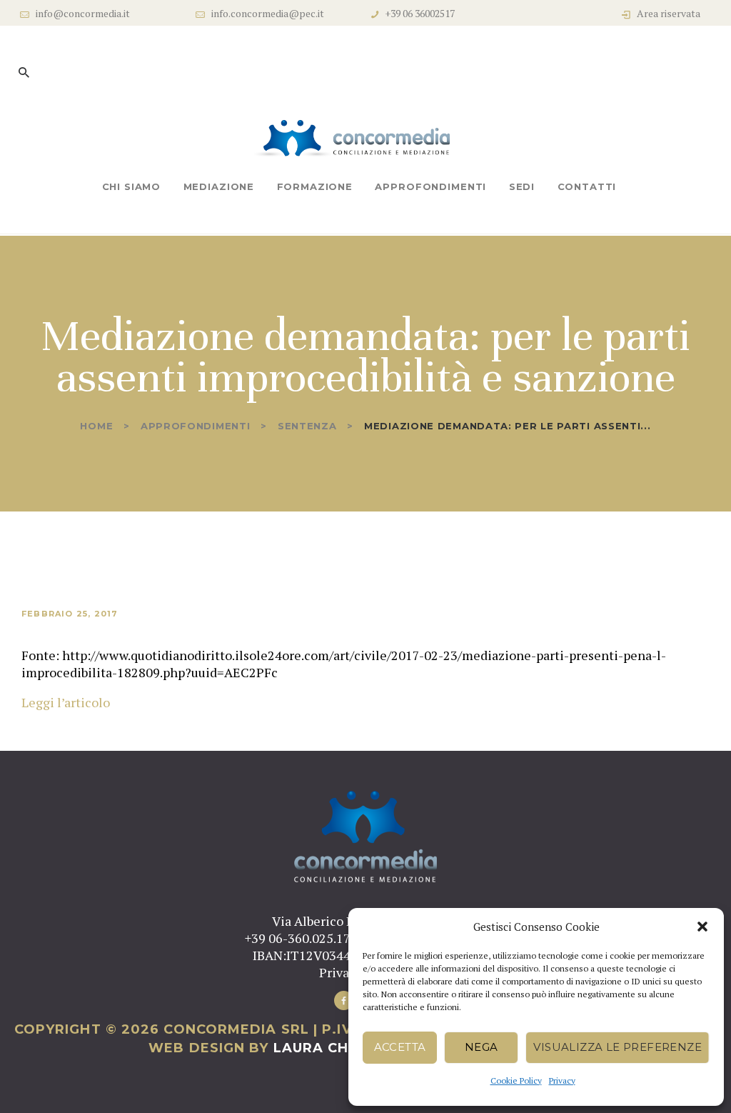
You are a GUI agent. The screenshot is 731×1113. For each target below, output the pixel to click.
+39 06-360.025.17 (298, 938)
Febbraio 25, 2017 (69, 614)
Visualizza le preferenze (617, 1047)
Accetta (400, 1047)
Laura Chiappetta (345, 1048)
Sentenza (307, 425)
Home (96, 425)
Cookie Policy (516, 1080)
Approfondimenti (196, 425)
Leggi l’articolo (65, 702)
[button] (702, 926)
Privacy (562, 1080)
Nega (481, 1047)
